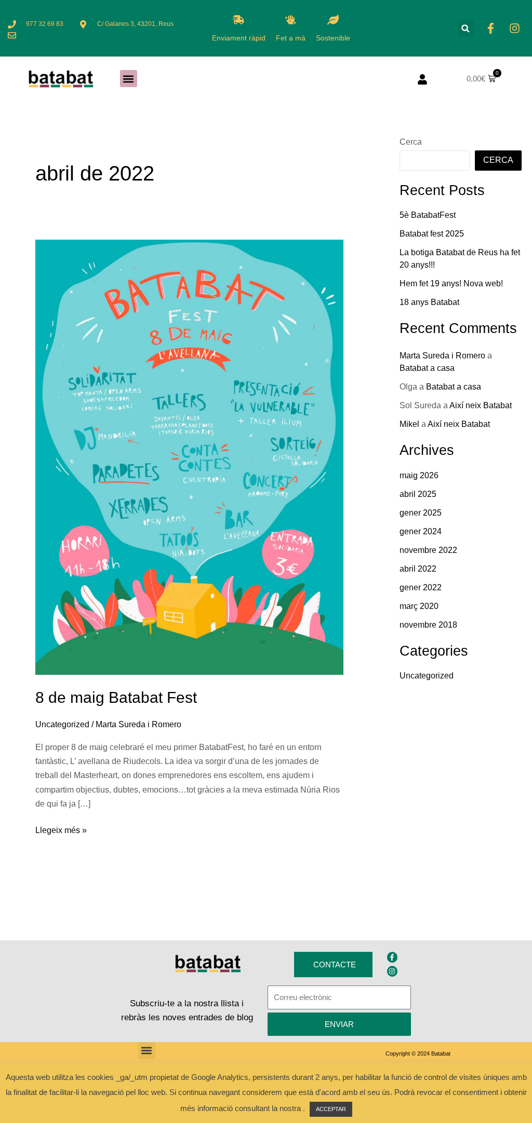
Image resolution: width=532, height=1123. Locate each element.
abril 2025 (418, 494)
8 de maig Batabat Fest (116, 697)
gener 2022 (421, 587)
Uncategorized (62, 724)
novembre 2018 (428, 624)
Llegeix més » (61, 829)
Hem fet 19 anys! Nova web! (451, 283)
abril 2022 (418, 568)
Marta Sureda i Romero (442, 355)
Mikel (409, 424)
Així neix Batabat (480, 405)
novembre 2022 (428, 550)
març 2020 (419, 606)
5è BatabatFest (428, 215)
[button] (466, 28)
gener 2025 (421, 512)
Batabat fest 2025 (432, 233)
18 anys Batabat (429, 302)
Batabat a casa (427, 368)
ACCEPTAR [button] (331, 1109)
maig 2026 (419, 475)
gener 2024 (421, 531)
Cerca (411, 141)
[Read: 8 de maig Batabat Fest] (189, 456)
